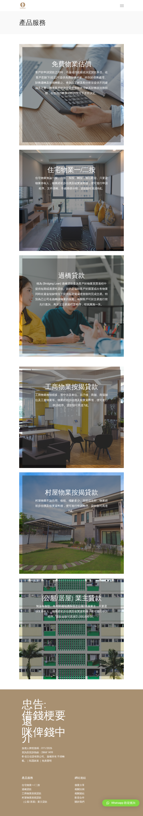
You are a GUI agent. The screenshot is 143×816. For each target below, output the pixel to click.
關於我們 (79, 801)
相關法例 (79, 789)
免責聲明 (47, 760)
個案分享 (79, 785)
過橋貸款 (27, 789)
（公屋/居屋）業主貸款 (34, 801)
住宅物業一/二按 (31, 785)
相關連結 (79, 793)
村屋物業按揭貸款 (31, 797)
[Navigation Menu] (122, 5)
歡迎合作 (79, 797)
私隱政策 (34, 760)
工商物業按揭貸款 (31, 793)
